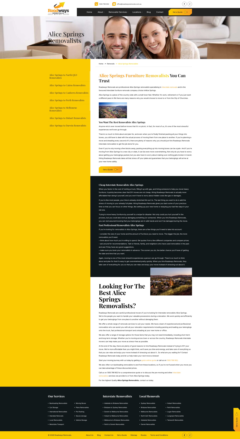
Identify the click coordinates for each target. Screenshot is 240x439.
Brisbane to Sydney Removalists (115, 407)
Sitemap (133, 435)
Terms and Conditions (159, 435)
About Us (89, 435)
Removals (110, 64)
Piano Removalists (82, 407)
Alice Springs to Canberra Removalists (68, 92)
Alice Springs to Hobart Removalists (67, 117)
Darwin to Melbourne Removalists (116, 412)
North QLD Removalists (149, 416)
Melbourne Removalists (149, 412)
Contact (159, 12)
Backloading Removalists (58, 403)
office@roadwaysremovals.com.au (129, 4)
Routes (144, 435)
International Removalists (58, 412)
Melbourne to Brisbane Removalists (116, 420)
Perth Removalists (173, 407)
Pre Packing (80, 412)
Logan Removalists (174, 412)
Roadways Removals (63, 435)
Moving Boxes (81, 403)
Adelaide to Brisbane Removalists (116, 403)
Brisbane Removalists (148, 407)
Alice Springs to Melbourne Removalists (63, 109)
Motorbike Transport (57, 424)
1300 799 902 (104, 4)
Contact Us (108, 435)
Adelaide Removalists (148, 420)
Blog (149, 12)
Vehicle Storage (81, 420)
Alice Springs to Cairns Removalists (67, 85)
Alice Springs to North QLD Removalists (63, 76)
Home (89, 12)
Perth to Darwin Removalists (114, 424)
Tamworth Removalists (175, 420)
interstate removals (169, 87)
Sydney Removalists (148, 403)
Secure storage (81, 416)
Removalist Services (118, 12)
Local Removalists (56, 420)
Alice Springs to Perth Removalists (66, 100)
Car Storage (54, 407)
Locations (136, 12)
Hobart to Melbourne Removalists (116, 416)
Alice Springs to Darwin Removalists (67, 125)
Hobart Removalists (174, 403)
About (100, 12)
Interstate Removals (56, 416)
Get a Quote (177, 12)
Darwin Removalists (148, 424)
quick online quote (148, 360)
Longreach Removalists (175, 416)
